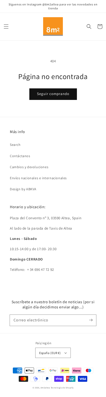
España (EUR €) (50, 353)
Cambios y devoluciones (29, 167)
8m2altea (45, 387)
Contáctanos (20, 156)
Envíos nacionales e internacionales (38, 178)
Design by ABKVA (23, 189)
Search (15, 144)
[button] (6, 26)
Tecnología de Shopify (62, 387)
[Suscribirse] (90, 320)
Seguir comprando (53, 93)
